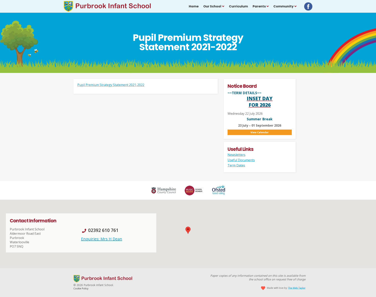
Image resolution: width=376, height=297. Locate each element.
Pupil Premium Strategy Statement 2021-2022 (110, 85)
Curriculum (238, 6)
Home (194, 6)
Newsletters (236, 155)
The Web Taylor (297, 287)
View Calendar (259, 132)
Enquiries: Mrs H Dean (101, 239)
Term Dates (236, 165)
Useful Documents (241, 160)
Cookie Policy (80, 288)
